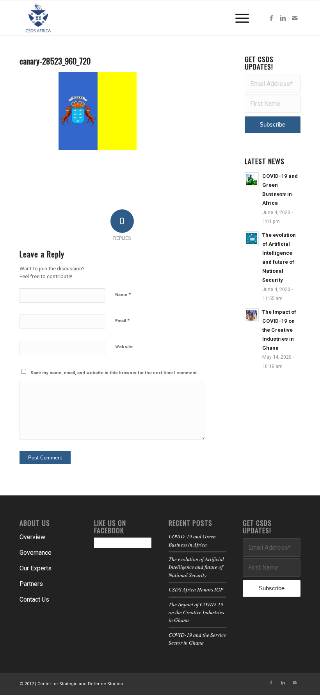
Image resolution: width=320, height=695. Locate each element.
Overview (32, 537)
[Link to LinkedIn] (283, 18)
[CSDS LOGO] (38, 18)
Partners (31, 584)
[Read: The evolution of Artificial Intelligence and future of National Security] (252, 238)
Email (122, 320)
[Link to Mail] (294, 18)
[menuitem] (238, 18)
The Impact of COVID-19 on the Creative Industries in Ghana (279, 330)
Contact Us (34, 599)
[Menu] (238, 18)
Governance (36, 552)
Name (123, 294)
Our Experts (36, 568)
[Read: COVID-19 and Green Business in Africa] (252, 179)
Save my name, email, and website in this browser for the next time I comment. (114, 372)
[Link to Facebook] (271, 18)
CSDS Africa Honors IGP (196, 589)
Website (124, 346)
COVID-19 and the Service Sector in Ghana (197, 638)
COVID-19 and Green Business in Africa (192, 540)
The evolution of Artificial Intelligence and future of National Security (196, 567)
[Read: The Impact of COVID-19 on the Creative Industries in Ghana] (252, 315)
